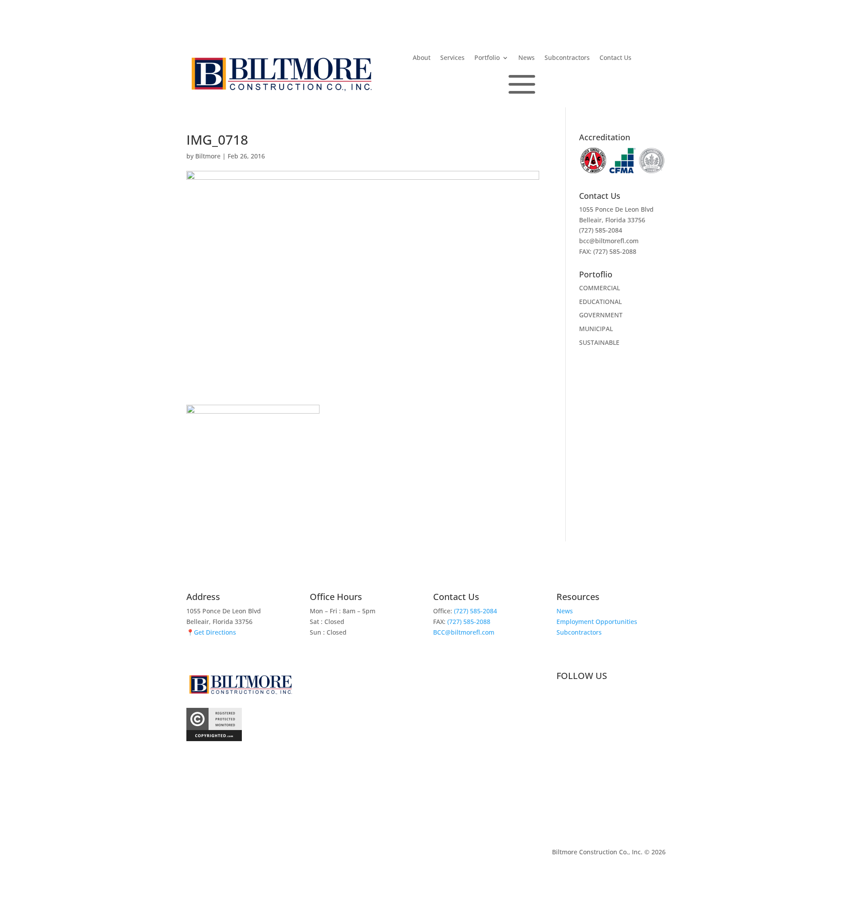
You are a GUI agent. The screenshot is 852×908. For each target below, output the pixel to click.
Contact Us (615, 58)
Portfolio (487, 58)
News (526, 58)
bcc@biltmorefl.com (609, 241)
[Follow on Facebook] (563, 699)
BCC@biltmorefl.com (463, 632)
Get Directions (215, 632)
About (421, 58)
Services (452, 58)
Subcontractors (567, 58)
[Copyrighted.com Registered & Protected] (214, 738)
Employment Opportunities (596, 621)
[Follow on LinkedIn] (581, 699)
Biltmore (208, 156)
